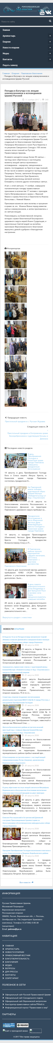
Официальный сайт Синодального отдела (23, 997)
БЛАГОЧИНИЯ (11, 961)
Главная (6, 29)
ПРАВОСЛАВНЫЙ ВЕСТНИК (17, 955)
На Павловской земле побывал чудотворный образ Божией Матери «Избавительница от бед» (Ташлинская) (37, 492)
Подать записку (10, 65)
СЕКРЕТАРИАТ (11, 978)
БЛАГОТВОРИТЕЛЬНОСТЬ (16, 958)
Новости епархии (27, 47)
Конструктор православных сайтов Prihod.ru (24, 1004)
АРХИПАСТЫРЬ (11, 948)
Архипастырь (27, 35)
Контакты (27, 59)
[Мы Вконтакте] (48, 13)
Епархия (27, 41)
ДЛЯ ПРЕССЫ (11, 971)
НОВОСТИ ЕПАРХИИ (14, 952)
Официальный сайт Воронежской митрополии (25, 1001)
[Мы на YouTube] (42, 13)
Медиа (27, 53)
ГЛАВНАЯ (9, 945)
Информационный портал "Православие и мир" (26, 1007)
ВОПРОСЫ (9, 968)
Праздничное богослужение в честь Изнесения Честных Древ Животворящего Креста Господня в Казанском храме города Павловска (36, 523)
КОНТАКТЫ (9, 974)
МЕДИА (8, 965)
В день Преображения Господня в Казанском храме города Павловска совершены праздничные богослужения (36, 461)
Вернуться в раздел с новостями (17, 617)
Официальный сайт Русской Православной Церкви (27, 994)
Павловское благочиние (31, 73)
